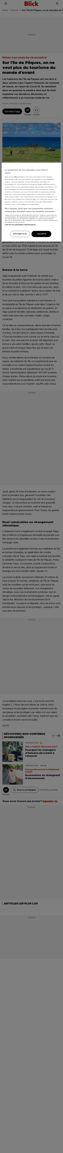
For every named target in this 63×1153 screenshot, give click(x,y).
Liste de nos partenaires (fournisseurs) (20, 225)
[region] (32, 202)
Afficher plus (20, 234)
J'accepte (41, 234)
